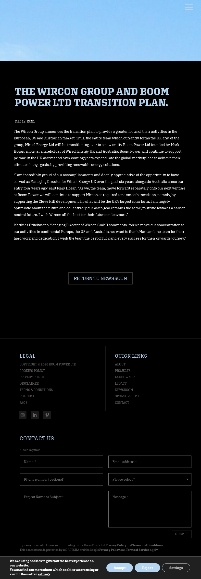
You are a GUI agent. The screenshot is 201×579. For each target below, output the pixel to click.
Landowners (126, 377)
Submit (181, 534)
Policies (27, 396)
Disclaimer (29, 383)
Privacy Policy (32, 377)
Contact (122, 402)
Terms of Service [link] (138, 550)
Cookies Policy (32, 371)
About (120, 364)
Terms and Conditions (147, 545)
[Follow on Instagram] (22, 415)
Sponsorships (127, 396)
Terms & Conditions (36, 390)
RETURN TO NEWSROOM (100, 278)
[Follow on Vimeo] (47, 415)
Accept (120, 568)
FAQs (23, 402)
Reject (147, 568)
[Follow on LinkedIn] (35, 415)
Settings (176, 568)
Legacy (121, 383)
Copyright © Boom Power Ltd (48, 364)
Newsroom (124, 390)
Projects (123, 371)
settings (44, 574)
